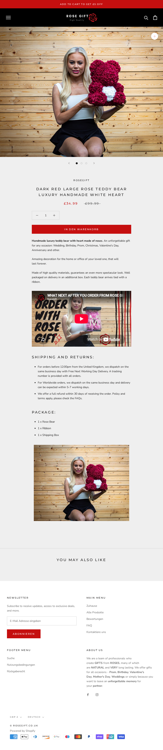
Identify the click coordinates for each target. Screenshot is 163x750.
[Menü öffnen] (8, 17)
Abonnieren (24, 633)
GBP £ (14, 717)
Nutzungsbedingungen (21, 665)
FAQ (89, 625)
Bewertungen (94, 619)
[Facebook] (87, 694)
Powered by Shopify (22, 731)
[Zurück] (69, 163)
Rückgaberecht (16, 671)
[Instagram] (97, 694)
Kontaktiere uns (96, 632)
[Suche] (146, 17)
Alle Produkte (95, 612)
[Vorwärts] (94, 163)
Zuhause (91, 606)
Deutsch (34, 717)
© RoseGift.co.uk (24, 725)
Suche (11, 658)
